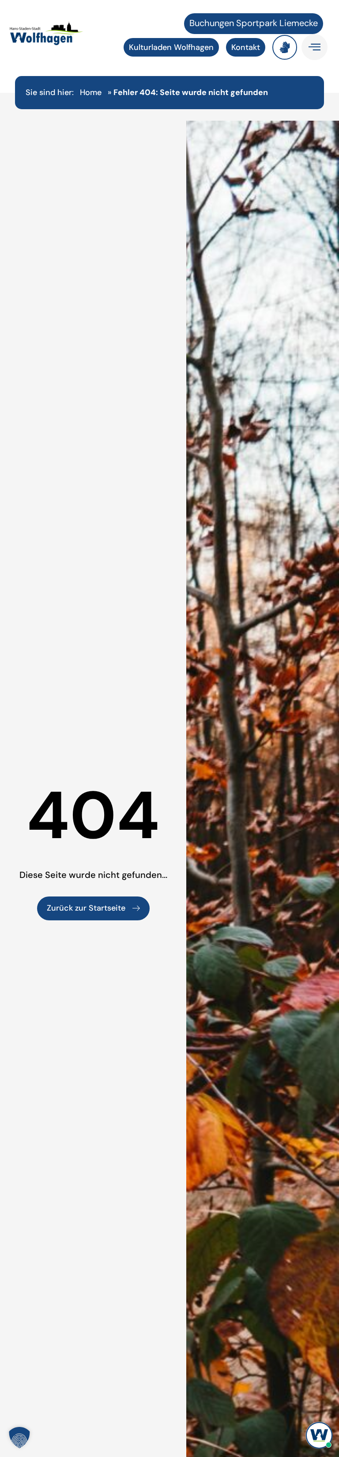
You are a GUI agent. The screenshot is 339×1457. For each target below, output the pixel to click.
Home (91, 92)
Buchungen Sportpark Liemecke (253, 23)
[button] (19, 1437)
